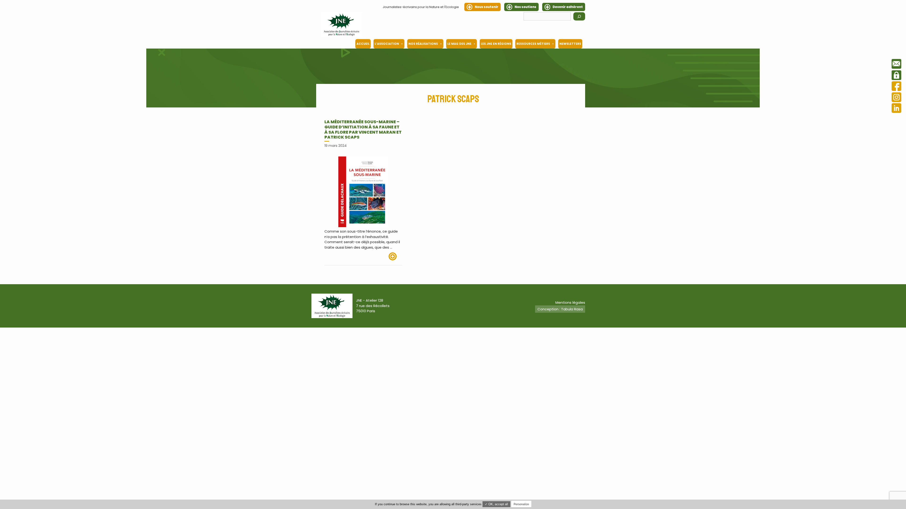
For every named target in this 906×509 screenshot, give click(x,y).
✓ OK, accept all (496, 504)
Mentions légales (570, 302)
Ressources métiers (533, 44)
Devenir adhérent (568, 7)
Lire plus (395, 256)
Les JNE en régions (496, 44)
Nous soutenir (486, 7)
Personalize (521, 504)
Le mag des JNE (459, 44)
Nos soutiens (525, 7)
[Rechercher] (579, 16)
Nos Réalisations (423, 44)
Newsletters (570, 44)
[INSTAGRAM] (896, 97)
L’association (387, 44)
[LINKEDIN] (896, 108)
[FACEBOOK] (896, 86)
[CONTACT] (896, 64)
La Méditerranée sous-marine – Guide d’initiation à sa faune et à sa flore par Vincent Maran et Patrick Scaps (363, 129)
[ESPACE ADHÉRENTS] (896, 76)
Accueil (363, 44)
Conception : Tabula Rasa (560, 309)
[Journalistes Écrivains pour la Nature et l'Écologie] (341, 24)
